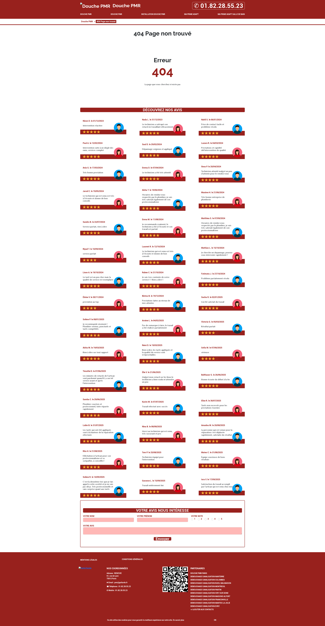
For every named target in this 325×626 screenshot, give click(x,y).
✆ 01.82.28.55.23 (218, 5)
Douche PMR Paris (198, 573)
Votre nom (88, 516)
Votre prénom (144, 516)
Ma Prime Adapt (191, 14)
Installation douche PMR (153, 14)
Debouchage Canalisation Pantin (205, 590)
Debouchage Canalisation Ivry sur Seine (209, 593)
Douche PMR (86, 14)
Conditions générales (132, 559)
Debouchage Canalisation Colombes (207, 580)
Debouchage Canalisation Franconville (209, 600)
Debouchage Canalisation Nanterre (207, 577)
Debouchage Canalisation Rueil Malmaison (210, 583)
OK (215, 620)
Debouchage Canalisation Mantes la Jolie (210, 603)
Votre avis (88, 526)
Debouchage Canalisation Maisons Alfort (210, 596)
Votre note (197, 516)
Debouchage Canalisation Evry (205, 606)
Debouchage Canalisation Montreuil (207, 586)
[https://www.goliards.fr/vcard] (175, 579)
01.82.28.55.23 (125, 586)
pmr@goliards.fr (120, 582)
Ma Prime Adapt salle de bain (231, 14)
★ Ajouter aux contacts (202, 609)
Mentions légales (88, 560)
